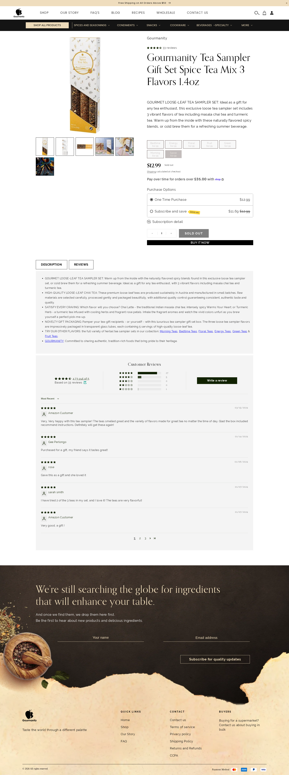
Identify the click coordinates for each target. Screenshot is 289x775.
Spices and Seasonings (90, 25)
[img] (48, 408)
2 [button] (140, 538)
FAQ (124, 741)
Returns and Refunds (186, 748)
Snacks (152, 25)
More (245, 25)
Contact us (178, 720)
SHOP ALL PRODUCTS (47, 25)
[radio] (155, 144)
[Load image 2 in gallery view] (65, 146)
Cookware (178, 25)
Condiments (126, 25)
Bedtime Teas (188, 331)
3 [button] (145, 538)
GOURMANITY (54, 341)
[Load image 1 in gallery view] (45, 146)
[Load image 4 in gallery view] (104, 146)
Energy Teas (223, 331)
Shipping (151, 171)
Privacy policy (180, 734)
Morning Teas (169, 331)
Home (125, 720)
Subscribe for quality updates (215, 659)
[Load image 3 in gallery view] (85, 146)
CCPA (174, 755)
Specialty (222, 25)
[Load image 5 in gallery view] (124, 146)
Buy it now (200, 242)
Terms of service (182, 727)
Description (51, 264)
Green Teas (239, 331)
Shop (124, 727)
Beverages (204, 25)
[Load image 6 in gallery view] (45, 166)
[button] (257, 13)
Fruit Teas (51, 336)
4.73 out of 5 (81, 378)
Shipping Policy (181, 741)
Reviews (81, 264)
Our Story (128, 734)
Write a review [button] (217, 380)
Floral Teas (206, 331)
